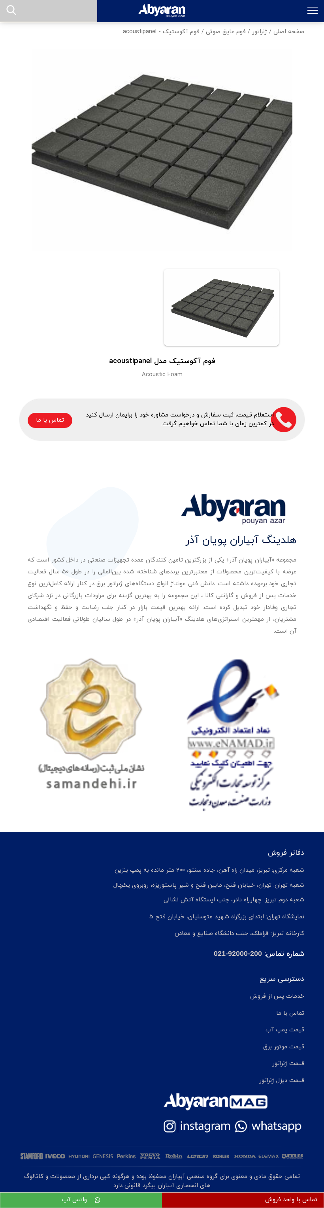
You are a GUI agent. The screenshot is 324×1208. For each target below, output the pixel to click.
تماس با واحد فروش (291, 1200)
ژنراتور (259, 32)
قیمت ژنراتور (288, 1063)
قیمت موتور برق (283, 1047)
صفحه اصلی (288, 32)
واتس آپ (75, 1200)
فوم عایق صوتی (226, 32)
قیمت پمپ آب (285, 1030)
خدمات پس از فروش (277, 996)
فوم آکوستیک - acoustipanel (161, 32)
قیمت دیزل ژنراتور (281, 1080)
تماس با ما (50, 420)
